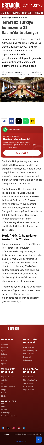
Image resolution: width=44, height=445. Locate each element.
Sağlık (3, 357)
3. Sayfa (4, 354)
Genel (3, 393)
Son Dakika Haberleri (9, 416)
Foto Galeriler (28, 386)
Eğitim (3, 363)
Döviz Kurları (28, 377)
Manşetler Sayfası (30, 350)
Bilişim (3, 396)
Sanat (3, 383)
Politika (4, 360)
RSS (7, 434)
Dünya (3, 389)
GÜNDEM (5, 13)
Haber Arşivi (27, 360)
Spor (3, 351)
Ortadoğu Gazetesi (11, 18)
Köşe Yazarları (28, 347)
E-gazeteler (27, 357)
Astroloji (4, 380)
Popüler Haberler (7, 377)
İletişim (4, 409)
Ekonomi (4, 347)
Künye (3, 406)
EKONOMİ (26, 13)
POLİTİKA (15, 13)
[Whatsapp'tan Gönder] (26, 121)
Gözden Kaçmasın (8, 386)
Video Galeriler (28, 354)
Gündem (4, 344)
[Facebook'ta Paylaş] (11, 121)
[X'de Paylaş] (19, 121)
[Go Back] (39, 440)
